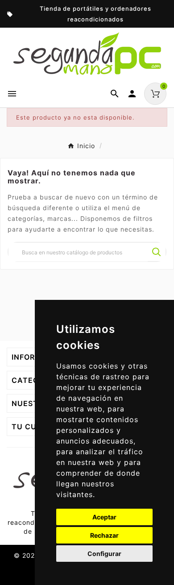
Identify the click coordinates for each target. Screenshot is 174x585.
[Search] (156, 252)
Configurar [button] (104, 553)
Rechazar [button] (104, 535)
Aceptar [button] (104, 517)
